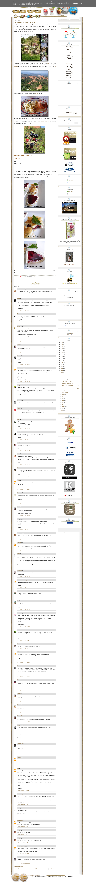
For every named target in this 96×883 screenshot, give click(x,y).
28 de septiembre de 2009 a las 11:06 (23, 396)
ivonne (18, 629)
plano (48, 63)
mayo (63, 400)
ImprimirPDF (19, 276)
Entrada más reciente (18, 868)
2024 (62, 342)
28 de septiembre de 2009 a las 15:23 (23, 439)
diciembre (64, 373)
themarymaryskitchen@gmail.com (24, 580)
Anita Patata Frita (20, 288)
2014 (62, 362)
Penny (18, 385)
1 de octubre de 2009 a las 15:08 (23, 790)
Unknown (19, 542)
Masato (18, 704)
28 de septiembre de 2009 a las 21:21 (23, 587)
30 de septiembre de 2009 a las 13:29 (23, 721)
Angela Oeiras (20, 820)
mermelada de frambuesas (44, 121)
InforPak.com (70, 876)
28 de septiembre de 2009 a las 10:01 (23, 322)
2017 (62, 356)
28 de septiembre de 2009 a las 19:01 (23, 550)
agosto (63, 394)
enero (63, 408)
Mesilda (18, 408)
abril (63, 402)
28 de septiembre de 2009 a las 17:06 (23, 489)
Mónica (18, 467)
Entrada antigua (52, 868)
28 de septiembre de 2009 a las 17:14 (23, 503)
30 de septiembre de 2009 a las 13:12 (23, 712)
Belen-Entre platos (21, 794)
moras (31, 277)
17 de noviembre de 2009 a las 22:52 (23, 863)
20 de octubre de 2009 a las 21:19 (23, 853)
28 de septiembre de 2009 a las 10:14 (23, 352)
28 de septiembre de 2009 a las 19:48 (23, 576)
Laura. (18, 453)
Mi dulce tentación (38, 876)
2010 (62, 370)
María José (19, 492)
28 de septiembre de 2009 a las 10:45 (23, 381)
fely (18, 600)
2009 (62, 372)
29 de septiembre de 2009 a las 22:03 (23, 701)
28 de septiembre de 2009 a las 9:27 (23, 310)
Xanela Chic (19, 442)
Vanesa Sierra (20, 368)
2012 (62, 366)
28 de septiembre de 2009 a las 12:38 (23, 428)
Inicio (15, 10)
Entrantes (22, 12)
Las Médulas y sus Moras (24, 22)
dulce (28, 277)
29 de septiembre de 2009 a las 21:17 (23, 690)
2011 (62, 368)
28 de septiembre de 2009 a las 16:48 (23, 476)
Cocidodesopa (20, 743)
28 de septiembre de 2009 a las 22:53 (23, 609)
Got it (81, 3)
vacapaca (19, 400)
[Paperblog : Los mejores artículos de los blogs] (69, 443)
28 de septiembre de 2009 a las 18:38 (23, 539)
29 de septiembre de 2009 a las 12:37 (23, 662)
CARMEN (19, 326)
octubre (63, 377)
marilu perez (19, 715)
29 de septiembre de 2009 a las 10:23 (23, 648)
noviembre (64, 375)
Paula (18, 298)
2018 (62, 354)
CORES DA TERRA (21, 857)
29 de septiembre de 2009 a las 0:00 (23, 626)
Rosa (18, 506)
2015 (62, 360)
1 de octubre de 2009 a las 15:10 (23, 804)
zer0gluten (19, 613)
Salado (37, 10)
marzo (63, 404)
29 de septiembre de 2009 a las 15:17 (23, 676)
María (18, 480)
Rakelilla (19, 693)
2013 (62, 364)
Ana (18, 679)
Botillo (36, 93)
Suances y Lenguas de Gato (67, 383)
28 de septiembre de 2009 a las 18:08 (23, 515)
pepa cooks (19, 533)
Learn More (75, 3)
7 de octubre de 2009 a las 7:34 (22, 842)
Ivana (18, 808)
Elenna (18, 643)
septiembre (64, 379)
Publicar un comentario (18, 866)
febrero (63, 406)
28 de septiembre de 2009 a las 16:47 (23, 464)
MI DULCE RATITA (21, 846)
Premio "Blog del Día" (65, 392)
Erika (18, 431)
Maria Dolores (20, 591)
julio (62, 396)
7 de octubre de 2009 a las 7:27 (22, 834)
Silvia (63, 876)
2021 (62, 348)
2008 (62, 410)
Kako (18, 419)
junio (63, 398)
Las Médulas (20, 28)
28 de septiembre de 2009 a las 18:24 (23, 529)
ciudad (23, 24)
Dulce (30, 10)
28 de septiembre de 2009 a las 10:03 (23, 341)
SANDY (18, 355)
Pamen (18, 313)
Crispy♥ (18, 830)
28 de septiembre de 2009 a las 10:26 (23, 364)
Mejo (18, 665)
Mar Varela (19, 570)
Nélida (18, 553)
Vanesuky (19, 725)
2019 (62, 352)
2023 (62, 344)
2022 (62, 346)
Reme (18, 344)
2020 (62, 350)
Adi (18, 768)
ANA (18, 651)
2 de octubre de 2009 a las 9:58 (22, 826)
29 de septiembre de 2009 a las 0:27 (23, 640)
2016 (62, 358)
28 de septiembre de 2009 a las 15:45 (23, 450)
